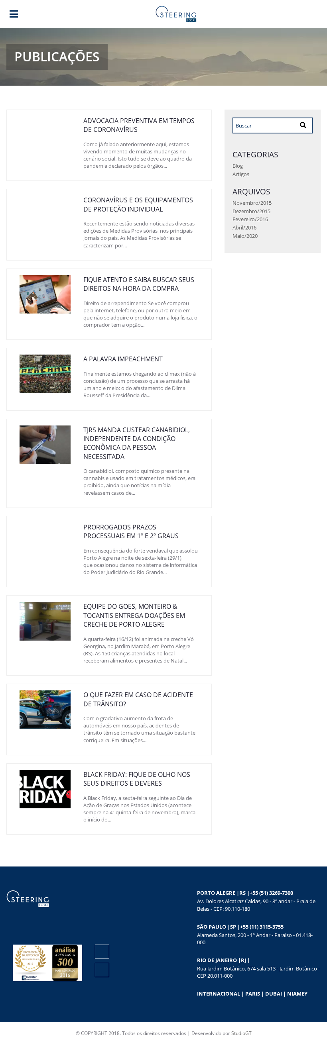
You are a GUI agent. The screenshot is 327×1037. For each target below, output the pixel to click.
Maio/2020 (245, 235)
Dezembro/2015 (251, 211)
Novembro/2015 (252, 202)
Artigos (240, 174)
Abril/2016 (244, 227)
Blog (237, 165)
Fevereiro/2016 (250, 219)
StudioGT (241, 1033)
